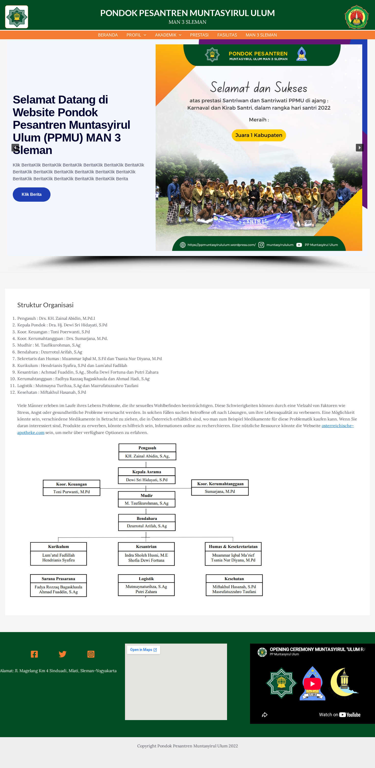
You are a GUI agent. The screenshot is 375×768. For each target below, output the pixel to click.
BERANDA (108, 35)
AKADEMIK (165, 35)
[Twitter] (62, 654)
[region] (187, 155)
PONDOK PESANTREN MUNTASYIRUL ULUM (187, 13)
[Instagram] (91, 654)
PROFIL (134, 35)
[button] (15, 147)
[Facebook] (34, 654)
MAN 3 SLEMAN (261, 35)
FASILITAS (227, 35)
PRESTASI (199, 35)
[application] (143, 35)
